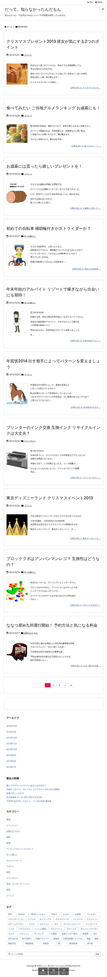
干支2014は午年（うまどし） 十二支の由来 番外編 (28, 801)
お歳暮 (78, 914)
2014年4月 (11, 732)
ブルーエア (71, 929)
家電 (8, 843)
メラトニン (24, 933)
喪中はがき (13, 938)
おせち (66, 914)
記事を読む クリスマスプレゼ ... (85, 87)
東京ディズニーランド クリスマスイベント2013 (49, 498)
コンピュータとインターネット (20, 849)
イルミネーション (16, 919)
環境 (8, 889)
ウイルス (32, 919)
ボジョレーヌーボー (89, 929)
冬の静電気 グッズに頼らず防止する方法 (24, 797)
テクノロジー (30, 441)
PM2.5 (54, 914)
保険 (8, 837)
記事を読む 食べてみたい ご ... (86, 146)
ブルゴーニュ (56, 929)
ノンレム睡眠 (40, 929)
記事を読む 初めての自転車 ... (86, 269)
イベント (28, 55)
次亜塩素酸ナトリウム (73, 938)
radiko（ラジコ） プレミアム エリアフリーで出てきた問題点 (33, 789)
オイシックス (45, 919)
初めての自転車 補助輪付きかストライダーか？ (48, 228)
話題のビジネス (31, 633)
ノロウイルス (24, 929)
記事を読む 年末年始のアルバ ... (85, 340)
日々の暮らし (30, 236)
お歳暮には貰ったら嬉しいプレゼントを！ (44, 166)
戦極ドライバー (42, 938)
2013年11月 (11, 743)
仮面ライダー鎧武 (69, 933)
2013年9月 (11, 755)
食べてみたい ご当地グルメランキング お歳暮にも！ (53, 108)
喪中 (95, 933)
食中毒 (90, 943)
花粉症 (46, 943)
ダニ (56, 924)
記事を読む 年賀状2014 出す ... (86, 407)
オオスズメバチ (62, 919)
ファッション (12, 825)
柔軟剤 (56, 938)
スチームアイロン (16, 924)
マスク (11, 933)
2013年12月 (11, 737)
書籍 (8, 819)
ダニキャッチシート (72, 924)
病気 (8, 872)
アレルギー (91, 914)
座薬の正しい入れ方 (15, 793)
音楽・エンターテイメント (18, 884)
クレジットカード (14, 860)
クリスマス (78, 919)
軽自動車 (73, 943)
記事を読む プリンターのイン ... (85, 477)
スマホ (32, 924)
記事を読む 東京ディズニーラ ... (85, 538)
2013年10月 (11, 749)
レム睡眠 (53, 933)
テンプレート (91, 924)
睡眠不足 (12, 943)
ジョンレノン (92, 919)
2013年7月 (11, 767)
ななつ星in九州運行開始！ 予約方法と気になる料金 (52, 625)
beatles (21, 914)
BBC (10, 914)
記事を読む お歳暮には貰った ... (85, 208)
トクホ (11, 929)
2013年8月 (11, 761)
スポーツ (10, 866)
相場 (89, 938)
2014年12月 (11, 726)
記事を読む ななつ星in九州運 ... (86, 666)
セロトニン (44, 924)
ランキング (39, 933)
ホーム (9, 27)
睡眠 (96, 938)
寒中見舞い (27, 938)
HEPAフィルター (38, 914)
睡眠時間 (29, 943)
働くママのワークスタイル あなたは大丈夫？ (26, 785)
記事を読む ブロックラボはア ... (85, 605)
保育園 (85, 933)
